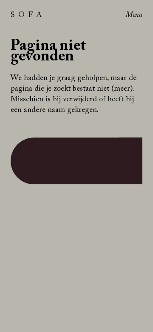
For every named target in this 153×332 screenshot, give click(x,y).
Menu (133, 16)
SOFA (28, 16)
